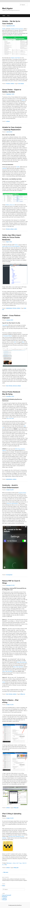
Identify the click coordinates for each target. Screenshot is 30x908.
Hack (7, 385)
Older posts (5, 872)
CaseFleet (4, 168)
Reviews (8, 229)
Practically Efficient (8, 336)
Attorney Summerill (6, 895)
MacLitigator (7, 8)
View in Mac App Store (21, 662)
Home (4, 15)
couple (3, 682)
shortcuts (15, 385)
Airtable (3, 28)
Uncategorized (9, 574)
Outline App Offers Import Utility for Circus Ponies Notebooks (11, 237)
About (8, 15)
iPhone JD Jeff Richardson (12, 503)
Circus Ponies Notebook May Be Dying (11, 393)
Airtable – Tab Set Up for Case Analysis (11, 22)
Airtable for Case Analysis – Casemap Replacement (11, 128)
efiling (21, 694)
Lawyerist (4, 898)
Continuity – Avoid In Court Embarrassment (10, 486)
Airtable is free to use (10, 204)
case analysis (21, 83)
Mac (23, 342)
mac (3, 309)
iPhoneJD (4, 899)
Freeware (8, 83)
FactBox (18, 166)
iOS (15, 342)
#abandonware (9, 308)
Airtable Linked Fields (15, 57)
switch (15, 229)
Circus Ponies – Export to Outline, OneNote (11, 90)
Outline (23, 100)
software (12, 83)
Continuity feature (22, 492)
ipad (25, 308)
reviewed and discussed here (17, 28)
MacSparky (4, 896)
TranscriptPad (5, 325)
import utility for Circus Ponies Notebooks (11, 246)
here (8, 418)
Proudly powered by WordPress (15, 905)
